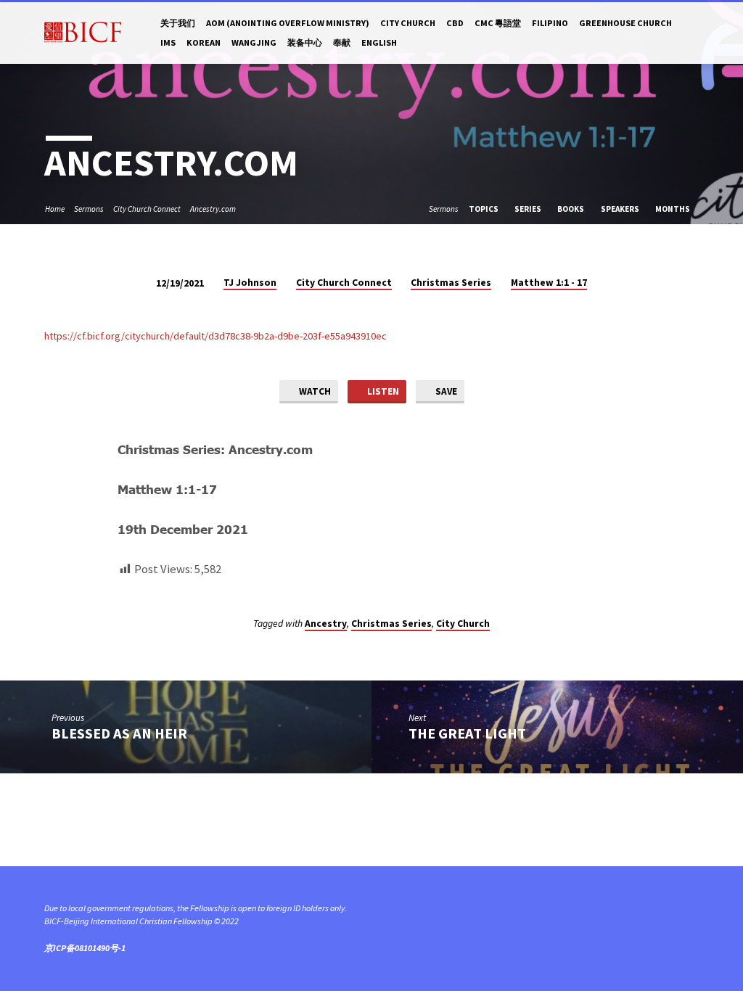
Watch (314, 391)
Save (445, 391)
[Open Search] (693, 33)
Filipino (550, 22)
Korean (203, 42)
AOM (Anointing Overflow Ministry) (287, 22)
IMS (168, 42)
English (379, 42)
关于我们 (177, 22)
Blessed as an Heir (119, 733)
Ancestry (326, 623)
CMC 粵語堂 (498, 22)
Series (528, 209)
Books (571, 209)
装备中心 (304, 42)
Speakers (621, 209)
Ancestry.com (213, 209)
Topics (484, 209)
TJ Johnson (249, 282)
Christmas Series (451, 282)
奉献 (341, 42)
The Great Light (467, 733)
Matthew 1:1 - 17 (549, 282)
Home (55, 209)
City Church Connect (147, 209)
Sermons (89, 209)
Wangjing (253, 42)
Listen (382, 391)
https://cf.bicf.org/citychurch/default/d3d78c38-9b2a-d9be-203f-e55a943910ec (215, 335)
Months (673, 209)
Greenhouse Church (625, 22)
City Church (407, 22)
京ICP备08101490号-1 (85, 947)
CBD (455, 22)
